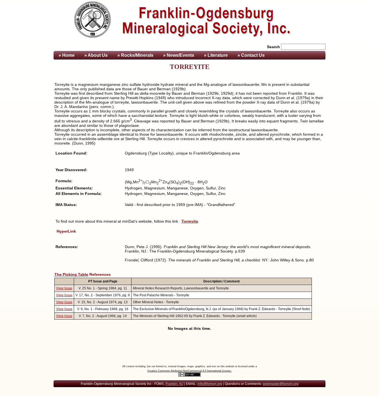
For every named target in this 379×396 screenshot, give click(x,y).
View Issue (64, 288)
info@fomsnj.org (210, 384)
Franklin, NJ (174, 384)
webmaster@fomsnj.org (281, 384)
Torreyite (189, 221)
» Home (66, 55)
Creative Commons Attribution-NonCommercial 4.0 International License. (189, 370)
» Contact (251, 55)
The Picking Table (71, 274)
